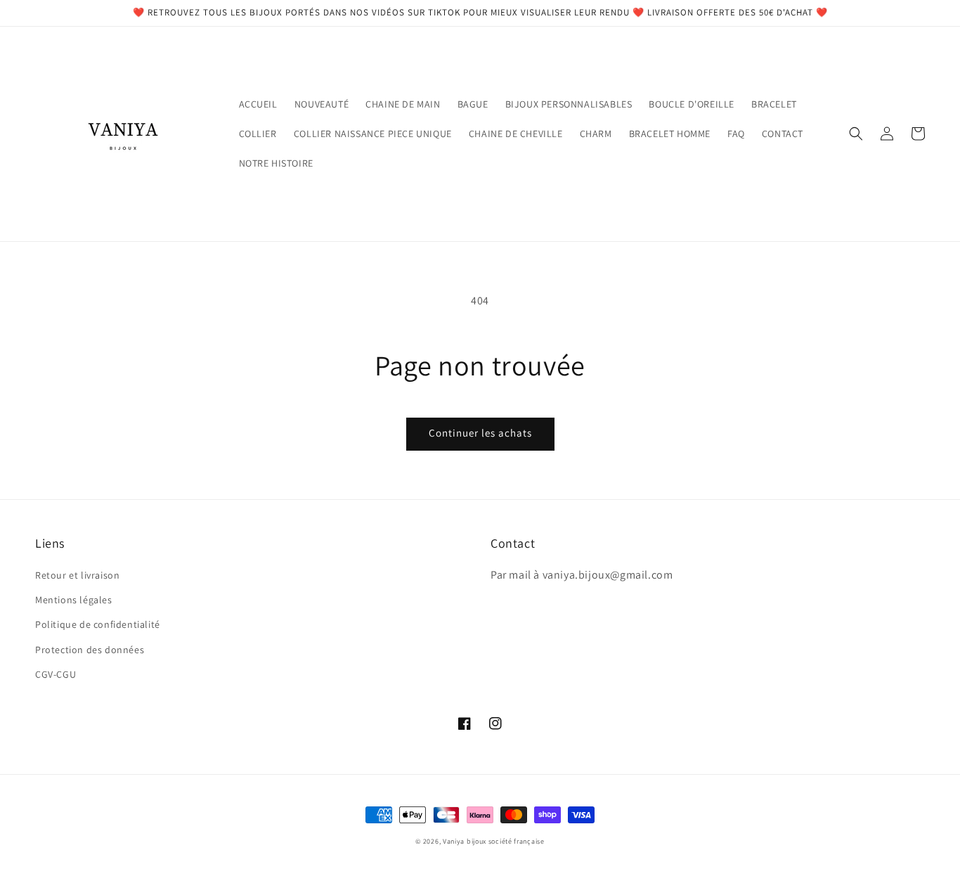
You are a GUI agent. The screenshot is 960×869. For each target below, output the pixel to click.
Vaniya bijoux (464, 841)
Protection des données (89, 649)
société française (516, 841)
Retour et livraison (77, 575)
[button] (856, 133)
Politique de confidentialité (97, 624)
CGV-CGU (55, 674)
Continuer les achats (480, 432)
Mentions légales (73, 599)
